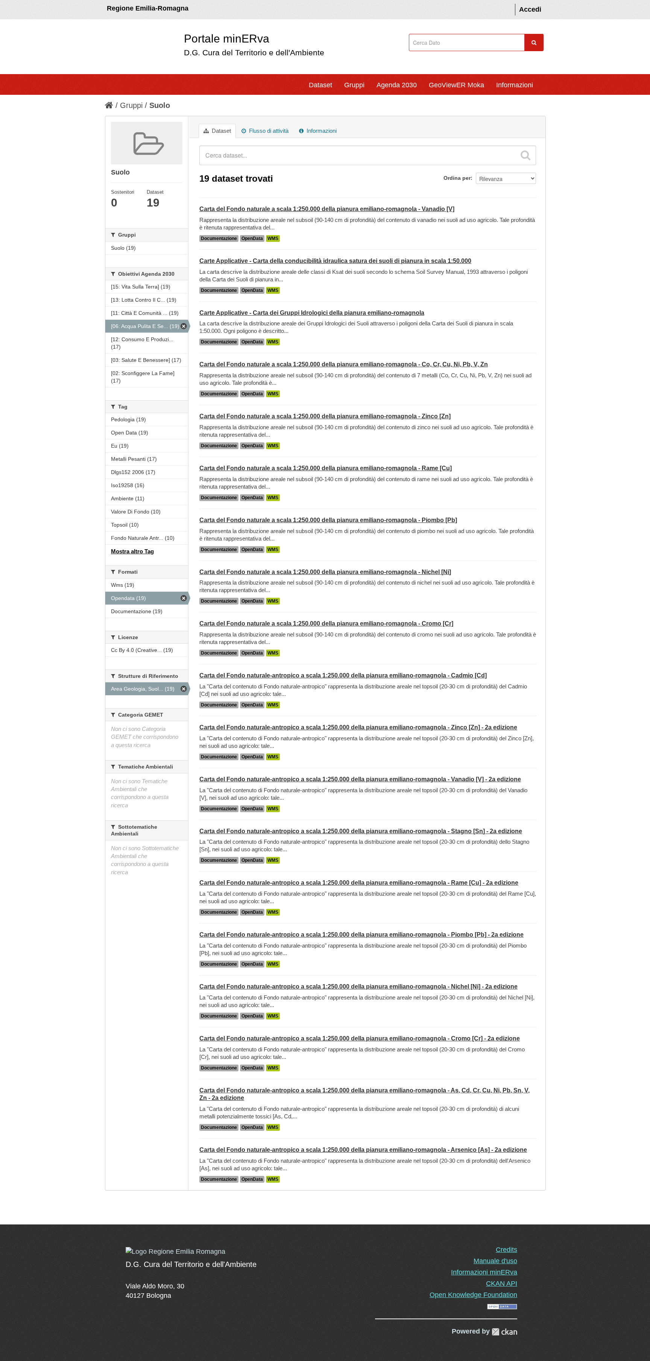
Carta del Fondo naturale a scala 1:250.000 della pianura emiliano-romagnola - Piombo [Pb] (328, 520)
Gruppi (354, 85)
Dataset (320, 85)
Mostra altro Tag (132, 551)
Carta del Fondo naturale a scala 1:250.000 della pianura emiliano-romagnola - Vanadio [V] (326, 209)
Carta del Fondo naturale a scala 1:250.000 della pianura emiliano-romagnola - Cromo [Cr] (326, 623)
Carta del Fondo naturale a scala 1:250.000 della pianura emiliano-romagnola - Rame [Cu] (325, 468)
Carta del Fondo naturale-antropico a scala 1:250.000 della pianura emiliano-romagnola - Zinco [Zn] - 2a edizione (358, 727)
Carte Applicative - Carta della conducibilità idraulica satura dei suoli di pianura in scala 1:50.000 (335, 261)
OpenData (252, 238)
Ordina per (457, 178)
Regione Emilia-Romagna (147, 8)
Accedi (530, 9)
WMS (272, 238)
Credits (506, 1249)
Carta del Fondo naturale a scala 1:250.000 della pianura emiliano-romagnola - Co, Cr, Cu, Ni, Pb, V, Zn (343, 364)
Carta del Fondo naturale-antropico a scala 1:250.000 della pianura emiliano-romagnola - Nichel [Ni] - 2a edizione (358, 986)
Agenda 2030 (397, 85)
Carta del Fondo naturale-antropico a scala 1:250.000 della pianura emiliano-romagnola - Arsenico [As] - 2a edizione (363, 1150)
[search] (525, 155)
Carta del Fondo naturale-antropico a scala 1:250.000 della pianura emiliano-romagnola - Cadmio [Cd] (343, 675)
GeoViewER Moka (456, 85)
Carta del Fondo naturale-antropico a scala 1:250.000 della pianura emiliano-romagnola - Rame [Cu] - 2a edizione (358, 882)
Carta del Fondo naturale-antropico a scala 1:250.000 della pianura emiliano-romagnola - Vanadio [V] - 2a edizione (360, 779)
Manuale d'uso (495, 1261)
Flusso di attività (268, 131)
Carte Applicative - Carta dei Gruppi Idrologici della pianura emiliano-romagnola (311, 313)
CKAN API (501, 1283)
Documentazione (219, 238)
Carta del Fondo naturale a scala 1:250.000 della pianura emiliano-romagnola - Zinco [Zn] (325, 416)
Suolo (159, 105)
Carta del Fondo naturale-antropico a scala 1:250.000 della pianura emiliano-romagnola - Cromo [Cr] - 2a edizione (359, 1038)
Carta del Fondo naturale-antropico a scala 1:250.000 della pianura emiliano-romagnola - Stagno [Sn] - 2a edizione (360, 831)
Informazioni (514, 85)
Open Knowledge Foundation (473, 1295)
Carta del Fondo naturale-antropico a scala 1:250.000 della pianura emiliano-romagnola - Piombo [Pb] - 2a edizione (361, 934)
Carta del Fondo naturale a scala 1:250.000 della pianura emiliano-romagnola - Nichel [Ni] (325, 572)
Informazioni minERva (484, 1272)
